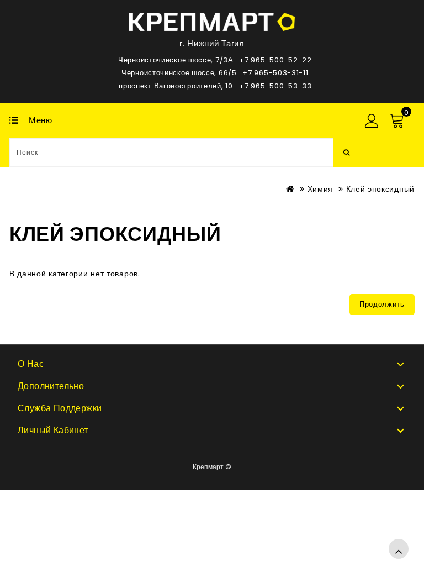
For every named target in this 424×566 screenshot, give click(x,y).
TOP (398, 549)
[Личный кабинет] (371, 121)
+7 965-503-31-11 (275, 72)
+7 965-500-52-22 (275, 60)
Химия (320, 189)
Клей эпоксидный (380, 189)
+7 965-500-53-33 (275, 86)
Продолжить (382, 304)
